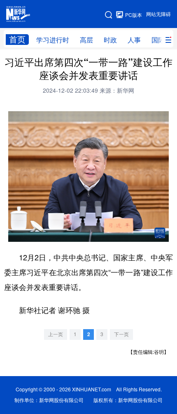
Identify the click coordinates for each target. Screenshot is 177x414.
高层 (86, 40)
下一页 (121, 334)
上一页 (55, 334)
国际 (158, 40)
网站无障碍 (158, 14)
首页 (17, 39)
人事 (134, 40)
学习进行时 (52, 40)
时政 (110, 40)
